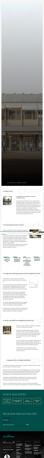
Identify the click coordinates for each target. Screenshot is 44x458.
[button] (3, 201)
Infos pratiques (37, 445)
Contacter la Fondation (8, 449)
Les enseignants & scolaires (28, 445)
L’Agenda (36, 450)
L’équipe (18, 447)
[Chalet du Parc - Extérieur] (7, 201)
